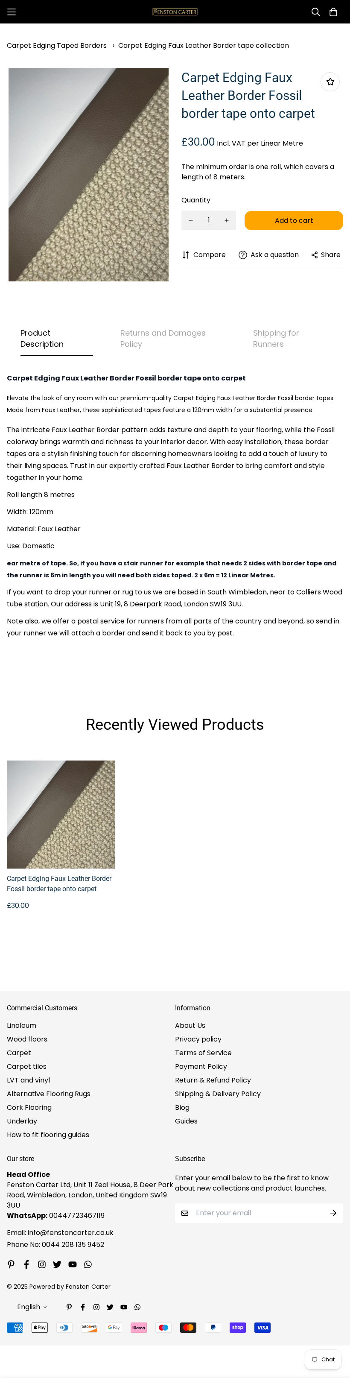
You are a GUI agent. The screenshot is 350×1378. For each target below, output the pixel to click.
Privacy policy (198, 1039)
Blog (182, 1107)
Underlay (22, 1121)
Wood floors (27, 1039)
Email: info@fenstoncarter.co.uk (60, 1233)
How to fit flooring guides (48, 1135)
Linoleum (21, 1025)
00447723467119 (77, 1215)
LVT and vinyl (28, 1080)
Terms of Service (203, 1053)
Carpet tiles (27, 1066)
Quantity (195, 200)
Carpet (19, 1053)
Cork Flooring (29, 1107)
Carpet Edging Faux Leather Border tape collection (203, 45)
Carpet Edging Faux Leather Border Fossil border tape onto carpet (59, 884)
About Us (190, 1025)
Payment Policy (201, 1066)
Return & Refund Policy (213, 1080)
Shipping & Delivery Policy (218, 1094)
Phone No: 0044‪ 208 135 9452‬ (55, 1244)
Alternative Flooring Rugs (48, 1094)
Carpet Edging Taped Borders (57, 45)
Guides (186, 1121)
